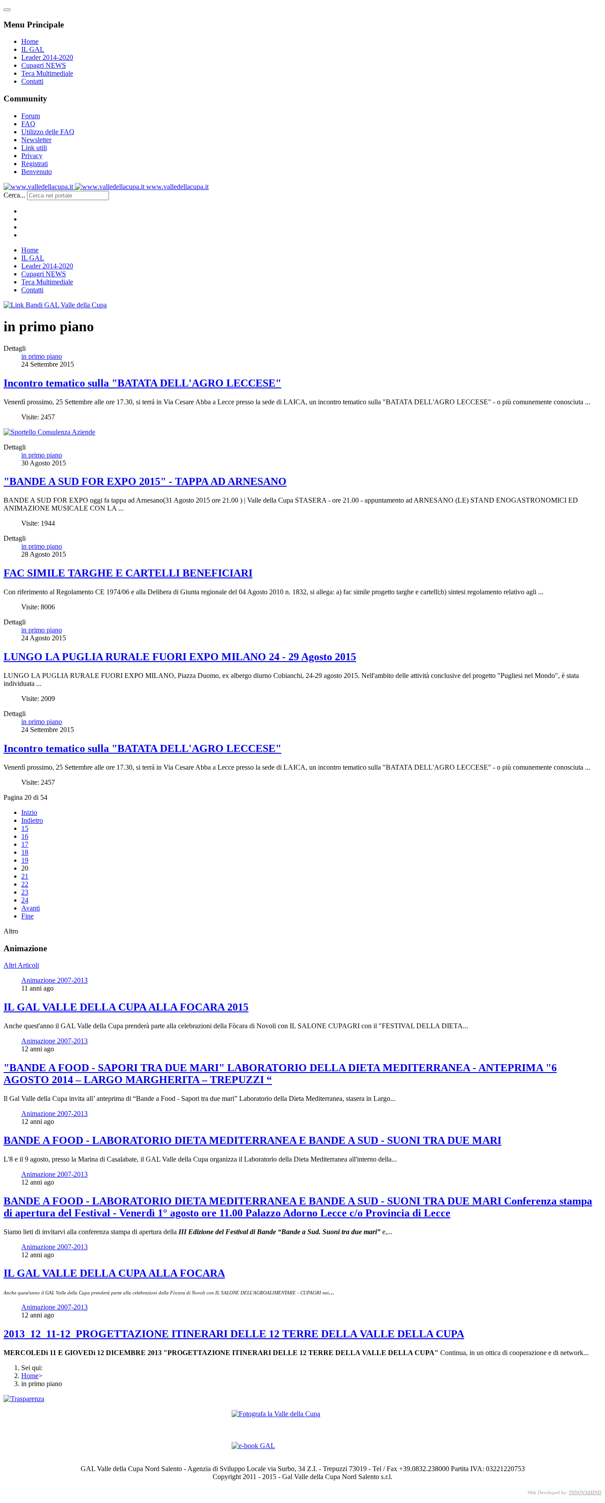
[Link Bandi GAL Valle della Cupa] (55, 305)
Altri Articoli (21, 965)
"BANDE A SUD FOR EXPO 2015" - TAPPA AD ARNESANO (145, 481)
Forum (30, 116)
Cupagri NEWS (43, 65)
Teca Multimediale (47, 73)
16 (24, 836)
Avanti (30, 908)
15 (24, 828)
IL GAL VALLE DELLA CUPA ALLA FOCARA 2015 (126, 1007)
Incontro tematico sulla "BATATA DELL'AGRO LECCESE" (142, 383)
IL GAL (32, 49)
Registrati (34, 163)
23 (24, 892)
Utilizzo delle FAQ (47, 132)
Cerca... (14, 195)
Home (30, 41)
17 (24, 844)
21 (24, 876)
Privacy (32, 155)
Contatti (32, 81)
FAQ (28, 124)
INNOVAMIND (585, 1492)
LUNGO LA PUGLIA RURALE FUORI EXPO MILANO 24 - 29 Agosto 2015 (180, 656)
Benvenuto (36, 171)
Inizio (29, 812)
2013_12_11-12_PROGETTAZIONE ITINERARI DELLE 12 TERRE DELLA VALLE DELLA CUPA (234, 1334)
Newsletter (36, 139)
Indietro (32, 820)
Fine (27, 916)
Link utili (34, 147)
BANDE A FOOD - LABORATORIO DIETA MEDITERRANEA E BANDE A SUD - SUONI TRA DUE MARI (252, 1140)
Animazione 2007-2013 (54, 980)
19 (24, 860)
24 (24, 900)
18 (24, 852)
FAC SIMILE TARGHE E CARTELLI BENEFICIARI (128, 573)
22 (24, 884)
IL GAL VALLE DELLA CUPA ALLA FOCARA (114, 1273)
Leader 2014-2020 (47, 57)
